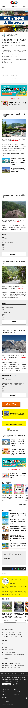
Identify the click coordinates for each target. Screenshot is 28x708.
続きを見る (11, 404)
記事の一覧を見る (22, 504)
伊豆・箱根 (22, 660)
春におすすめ (4, 632)
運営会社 (15, 689)
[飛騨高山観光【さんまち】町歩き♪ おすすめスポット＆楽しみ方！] (19, 611)
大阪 (15, 665)
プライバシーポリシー (18, 691)
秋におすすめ (18, 632)
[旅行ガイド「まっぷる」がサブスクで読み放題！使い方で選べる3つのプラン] (4, 103)
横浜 (17, 660)
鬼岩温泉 (4, 234)
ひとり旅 (20, 636)
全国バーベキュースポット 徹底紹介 (8, 652)
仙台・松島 (9, 660)
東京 (13, 660)
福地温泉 (4, 303)
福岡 (15, 667)
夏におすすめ (11, 632)
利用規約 (3, 691)
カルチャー (24, 6)
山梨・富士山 (4, 663)
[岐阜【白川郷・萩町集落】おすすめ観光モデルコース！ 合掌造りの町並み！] (7, 611)
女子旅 (15, 636)
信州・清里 (11, 663)
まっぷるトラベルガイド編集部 (12, 34)
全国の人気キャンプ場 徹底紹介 (8, 649)
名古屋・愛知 (17, 663)
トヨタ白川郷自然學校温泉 (8, 375)
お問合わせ (4, 694)
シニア (11, 636)
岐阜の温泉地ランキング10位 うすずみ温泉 (11, 70)
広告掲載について (17, 694)
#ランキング (7, 560)
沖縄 (19, 667)
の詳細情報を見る (14, 253)
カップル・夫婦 (5, 636)
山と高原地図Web (17, 699)
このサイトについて (5, 689)
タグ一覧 (3, 643)
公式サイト (12, 580)
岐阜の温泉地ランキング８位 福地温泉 (10, 75)
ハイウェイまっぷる (5, 701)
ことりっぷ (4, 699)
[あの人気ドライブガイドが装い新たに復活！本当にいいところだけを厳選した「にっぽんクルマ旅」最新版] (7, 492)
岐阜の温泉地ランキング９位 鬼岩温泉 (10, 73)
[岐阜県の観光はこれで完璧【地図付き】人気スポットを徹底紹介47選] (6, 412)
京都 (11, 665)
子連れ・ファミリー (20, 634)
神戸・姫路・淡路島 (21, 665)
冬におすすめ (4, 634)
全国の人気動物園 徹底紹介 (7, 654)
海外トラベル (14, 6)
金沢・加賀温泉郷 (5, 665)
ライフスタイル (24, 673)
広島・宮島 (4, 667)
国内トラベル (4, 6)
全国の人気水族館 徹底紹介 (19, 654)
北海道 (3, 660)
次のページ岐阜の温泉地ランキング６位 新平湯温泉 (14, 423)
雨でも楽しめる (12, 634)
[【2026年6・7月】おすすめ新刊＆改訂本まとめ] (19, 492)
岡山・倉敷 (10, 667)
